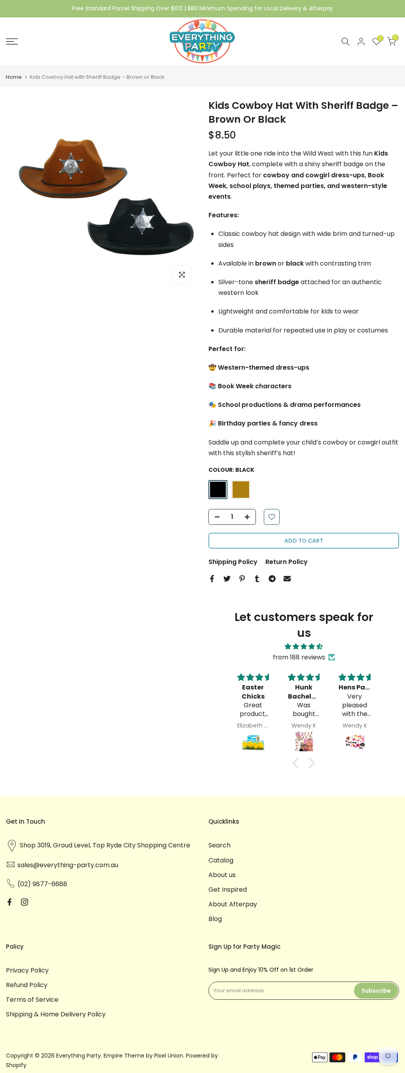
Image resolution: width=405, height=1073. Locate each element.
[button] (297, 763)
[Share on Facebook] (212, 578)
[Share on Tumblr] (257, 578)
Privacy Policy (27, 970)
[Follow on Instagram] (24, 902)
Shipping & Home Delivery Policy (56, 1014)
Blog (215, 918)
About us (222, 874)
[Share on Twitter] (227, 578)
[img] (303, 646)
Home (14, 77)
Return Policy (286, 561)
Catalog (220, 860)
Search (219, 845)
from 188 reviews (299, 657)
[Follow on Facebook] (9, 902)
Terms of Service (32, 999)
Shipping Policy (232, 561)
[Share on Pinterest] (242, 578)
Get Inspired (227, 889)
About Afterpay (232, 904)
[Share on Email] (287, 578)
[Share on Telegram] (272, 578)
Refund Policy (26, 984)
